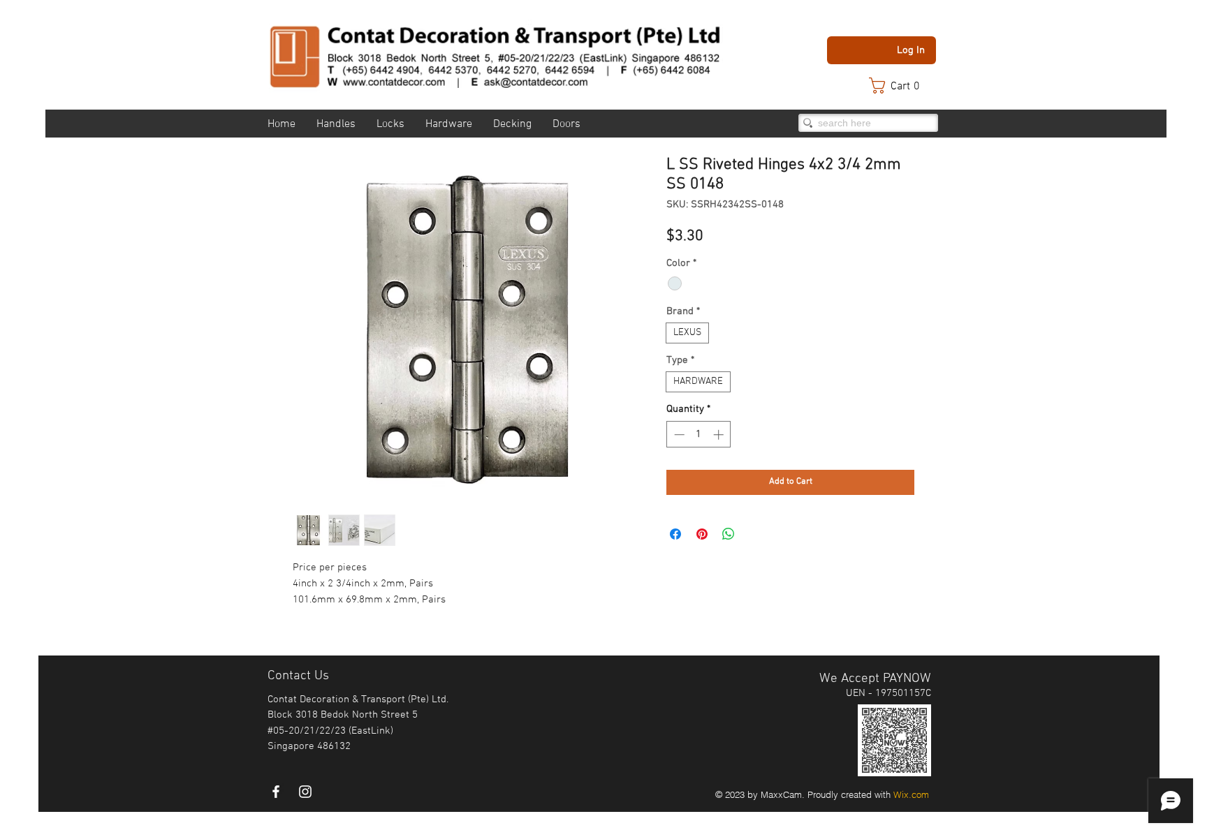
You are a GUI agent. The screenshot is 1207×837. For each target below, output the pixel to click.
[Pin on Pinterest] (702, 534)
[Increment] (719, 434)
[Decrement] (677, 434)
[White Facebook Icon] (276, 791)
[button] (901, 85)
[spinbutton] (698, 434)
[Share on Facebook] (675, 534)
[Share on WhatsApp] (728, 534)
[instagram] (305, 791)
